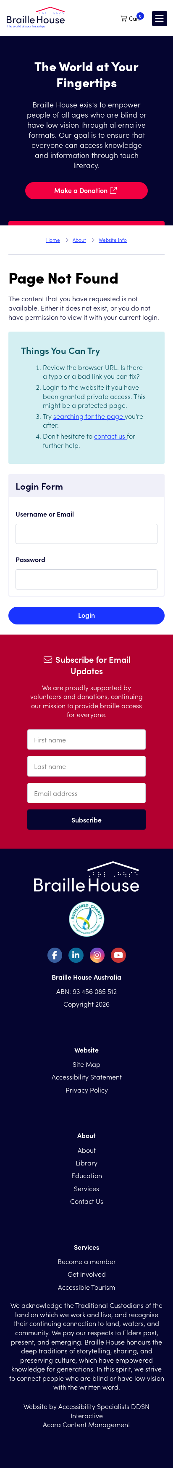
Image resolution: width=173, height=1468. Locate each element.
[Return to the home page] (35, 25)
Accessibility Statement (87, 1076)
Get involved (87, 1273)
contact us (110, 435)
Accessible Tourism (86, 1286)
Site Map (86, 1064)
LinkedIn (76, 955)
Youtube (118, 955)
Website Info (113, 239)
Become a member (87, 1261)
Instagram (97, 955)
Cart (134, 18)
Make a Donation (80, 190)
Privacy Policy (87, 1089)
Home (53, 239)
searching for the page (89, 416)
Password (30, 559)
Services (86, 1188)
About (79, 239)
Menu (159, 18)
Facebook (55, 955)
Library (86, 1162)
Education (86, 1175)
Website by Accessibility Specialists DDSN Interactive (86, 1411)
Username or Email (45, 513)
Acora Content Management (86, 1424)
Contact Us (86, 1200)
